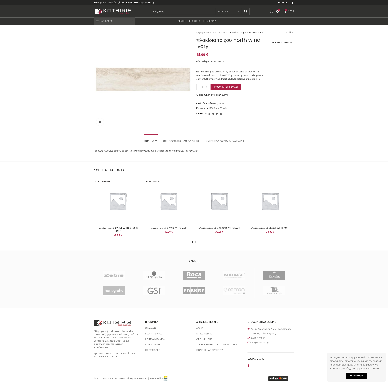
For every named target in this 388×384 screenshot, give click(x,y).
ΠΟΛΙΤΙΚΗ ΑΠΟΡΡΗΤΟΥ (209, 349)
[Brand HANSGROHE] (114, 290)
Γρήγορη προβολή (139, 195)
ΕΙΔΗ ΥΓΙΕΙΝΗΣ (153, 333)
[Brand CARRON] (234, 290)
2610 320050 (127, 2)
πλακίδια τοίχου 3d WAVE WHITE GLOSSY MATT (118, 229)
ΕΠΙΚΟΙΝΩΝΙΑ (204, 333)
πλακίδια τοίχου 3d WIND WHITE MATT (168, 227)
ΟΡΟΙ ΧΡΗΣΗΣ (204, 339)
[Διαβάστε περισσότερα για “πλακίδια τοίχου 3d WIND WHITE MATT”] (190, 189)
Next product (292, 32)
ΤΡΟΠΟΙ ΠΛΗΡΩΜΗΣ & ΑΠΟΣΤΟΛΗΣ (216, 344)
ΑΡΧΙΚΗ (200, 328)
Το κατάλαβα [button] (356, 375)
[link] (165, 378)
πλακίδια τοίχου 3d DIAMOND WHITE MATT (219, 227)
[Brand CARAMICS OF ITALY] (274, 290)
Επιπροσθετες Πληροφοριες (181, 140)
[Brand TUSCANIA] (154, 275)
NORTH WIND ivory (282, 42)
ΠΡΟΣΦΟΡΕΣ (152, 349)
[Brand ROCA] (194, 275)
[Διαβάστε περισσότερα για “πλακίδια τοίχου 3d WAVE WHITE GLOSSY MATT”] (139, 189)
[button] (380, 368)
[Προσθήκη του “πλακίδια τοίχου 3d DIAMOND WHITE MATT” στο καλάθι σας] (241, 189)
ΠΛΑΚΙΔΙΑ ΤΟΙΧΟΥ (220, 32)
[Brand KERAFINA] (274, 275)
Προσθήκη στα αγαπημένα (213, 95)
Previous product (286, 32)
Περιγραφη (151, 140)
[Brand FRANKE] (194, 290)
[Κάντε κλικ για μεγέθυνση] (100, 122)
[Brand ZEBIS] (114, 275)
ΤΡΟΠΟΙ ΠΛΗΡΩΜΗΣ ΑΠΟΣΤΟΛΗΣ (224, 140)
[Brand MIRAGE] (234, 275)
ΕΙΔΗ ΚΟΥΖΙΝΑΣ (154, 344)
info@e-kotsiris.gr (145, 2)
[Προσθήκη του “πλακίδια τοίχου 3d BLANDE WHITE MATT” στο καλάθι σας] (292, 189)
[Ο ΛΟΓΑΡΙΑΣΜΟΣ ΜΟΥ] (271, 11)
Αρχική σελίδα (202, 32)
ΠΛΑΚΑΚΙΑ (150, 328)
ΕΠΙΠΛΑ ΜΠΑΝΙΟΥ (155, 339)
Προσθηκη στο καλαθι (226, 86)
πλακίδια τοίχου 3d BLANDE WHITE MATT (270, 227)
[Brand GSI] (154, 290)
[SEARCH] (245, 11)
